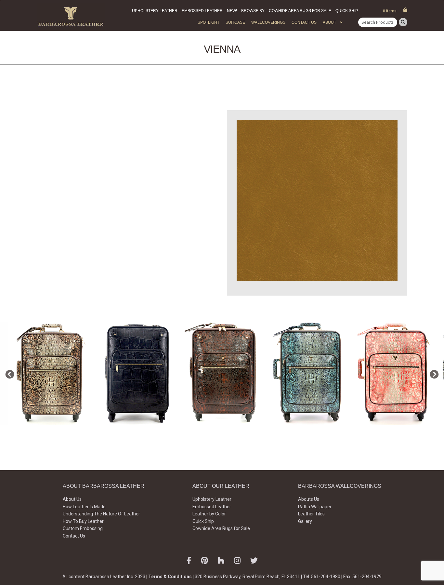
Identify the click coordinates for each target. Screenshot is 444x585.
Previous (8, 373)
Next (432, 373)
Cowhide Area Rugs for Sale (300, 10)
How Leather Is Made (84, 506)
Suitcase (235, 22)
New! (232, 10)
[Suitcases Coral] (394, 373)
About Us (72, 499)
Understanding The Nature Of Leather (101, 513)
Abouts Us (308, 499)
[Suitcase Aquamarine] (308, 373)
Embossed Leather (202, 10)
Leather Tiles (311, 513)
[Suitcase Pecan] (223, 373)
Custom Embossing (83, 528)
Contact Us (304, 22)
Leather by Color (209, 513)
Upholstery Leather (154, 10)
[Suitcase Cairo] (51, 373)
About (329, 22)
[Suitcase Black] (137, 373)
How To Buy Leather (83, 521)
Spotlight (208, 22)
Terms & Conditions (170, 576)
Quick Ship (346, 10)
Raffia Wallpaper (315, 506)
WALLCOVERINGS (268, 22)
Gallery (305, 521)
